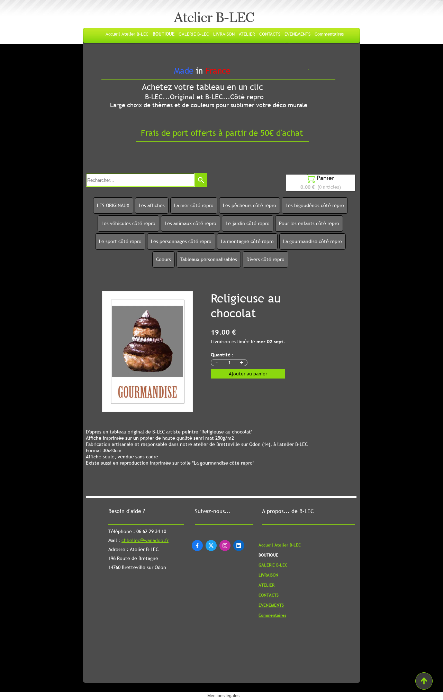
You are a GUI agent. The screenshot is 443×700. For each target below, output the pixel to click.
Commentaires (329, 34)
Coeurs (163, 259)
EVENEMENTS (297, 34)
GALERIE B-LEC (194, 34)
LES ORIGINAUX (113, 205)
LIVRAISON (224, 34)
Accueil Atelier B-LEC (127, 34)
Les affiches (152, 205)
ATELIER (247, 34)
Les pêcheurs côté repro (249, 205)
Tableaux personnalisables (208, 259)
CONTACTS (269, 34)
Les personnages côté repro (181, 241)
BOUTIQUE (163, 34)
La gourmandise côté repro (312, 241)
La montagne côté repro (247, 241)
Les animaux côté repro (190, 223)
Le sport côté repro (120, 241)
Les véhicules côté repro (128, 223)
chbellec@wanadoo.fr (145, 540)
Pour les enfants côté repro (309, 223)
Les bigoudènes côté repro (315, 205)
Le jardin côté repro (248, 223)
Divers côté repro (265, 259)
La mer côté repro (194, 205)
